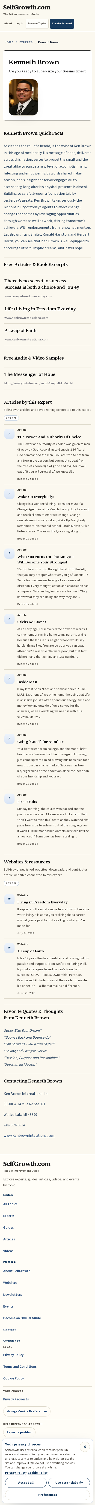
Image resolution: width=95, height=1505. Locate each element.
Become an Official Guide (22, 1318)
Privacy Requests (16, 1399)
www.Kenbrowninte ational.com (29, 1135)
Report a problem (19, 1432)
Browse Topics (37, 24)
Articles (9, 1239)
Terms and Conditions (20, 1366)
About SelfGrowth (16, 1271)
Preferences (47, 1494)
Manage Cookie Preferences (27, 1411)
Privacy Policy (13, 1355)
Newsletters (12, 1294)
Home (9, 42)
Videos (8, 1251)
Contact (9, 1330)
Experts (26, 42)
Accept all (25, 1482)
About (8, 24)
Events (8, 1306)
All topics (10, 1204)
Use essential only (69, 1482)
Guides (8, 1227)
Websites (10, 1282)
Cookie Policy (13, 1378)
